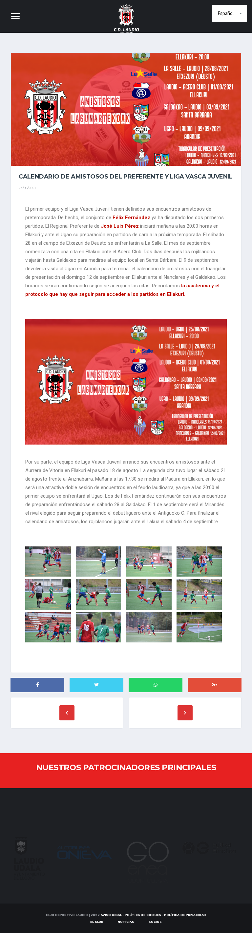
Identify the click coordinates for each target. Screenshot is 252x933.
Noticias (126, 921)
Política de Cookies (143, 915)
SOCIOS (155, 921)
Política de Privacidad (185, 915)
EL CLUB (96, 921)
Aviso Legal (111, 915)
